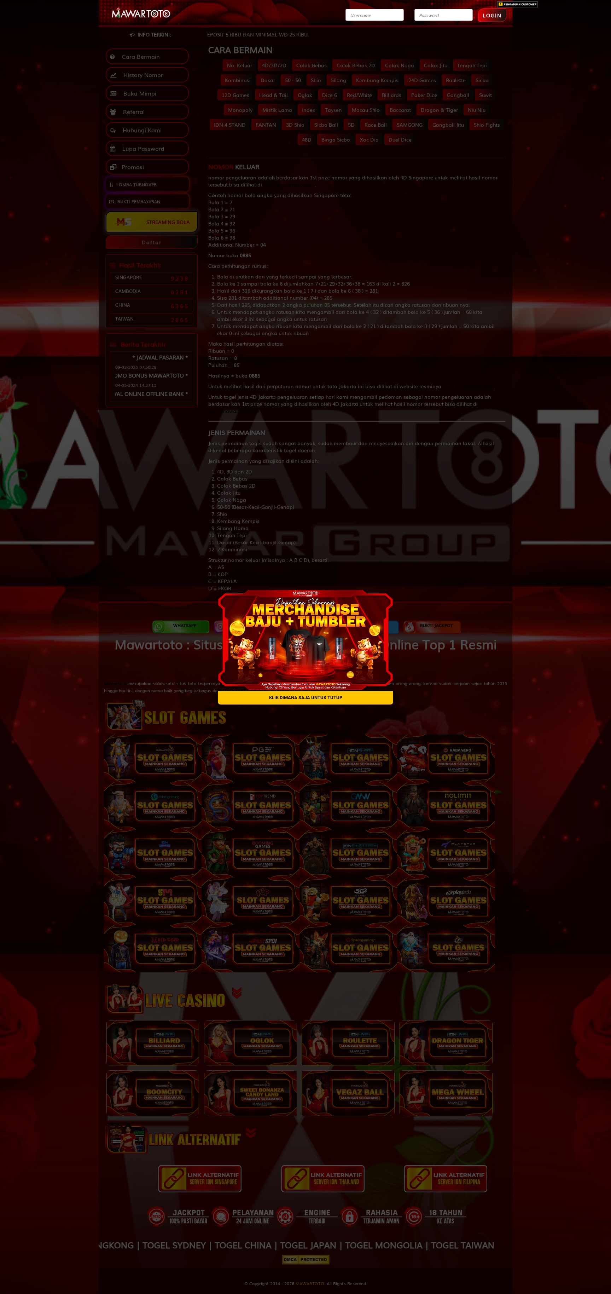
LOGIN (492, 15)
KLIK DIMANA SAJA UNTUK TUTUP (305, 697)
